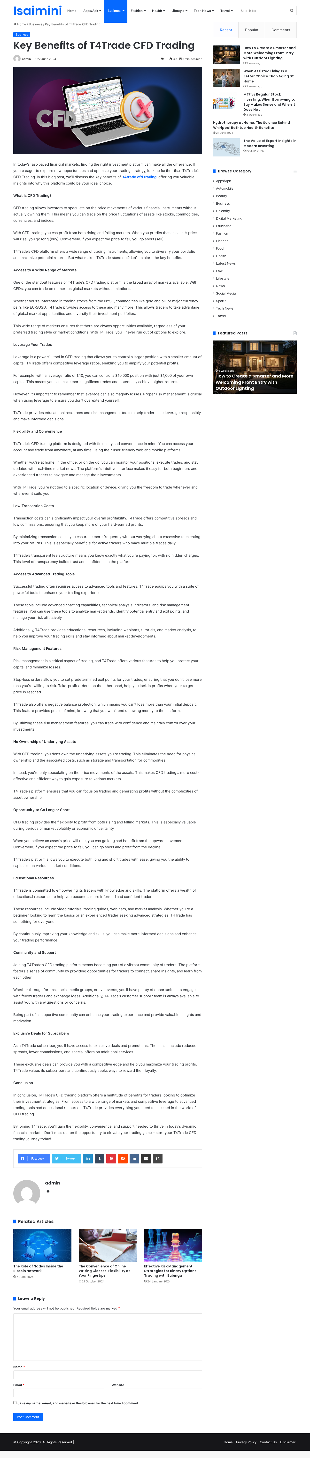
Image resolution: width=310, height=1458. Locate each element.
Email (18, 1385)
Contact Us (268, 1442)
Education (224, 226)
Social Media (226, 293)
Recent (226, 30)
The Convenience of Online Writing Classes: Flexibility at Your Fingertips (104, 1271)
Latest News (226, 263)
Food (220, 248)
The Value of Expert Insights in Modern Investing (269, 143)
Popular (251, 30)
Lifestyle (177, 11)
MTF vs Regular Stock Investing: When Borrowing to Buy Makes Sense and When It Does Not (269, 102)
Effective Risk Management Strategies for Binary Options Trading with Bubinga (170, 1271)
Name (19, 1367)
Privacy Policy (246, 1442)
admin (26, 59)
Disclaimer (287, 1442)
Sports (221, 301)
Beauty (221, 196)
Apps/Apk (90, 11)
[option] (255, 367)
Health (157, 11)
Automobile (224, 188)
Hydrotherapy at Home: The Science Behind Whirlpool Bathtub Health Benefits (251, 125)
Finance (222, 241)
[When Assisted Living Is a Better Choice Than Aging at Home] (226, 78)
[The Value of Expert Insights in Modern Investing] (226, 147)
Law (219, 271)
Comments (280, 30)
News (220, 286)
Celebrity (223, 211)
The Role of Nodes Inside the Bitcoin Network (38, 1268)
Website (118, 1385)
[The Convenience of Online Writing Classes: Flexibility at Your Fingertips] (108, 1245)
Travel (225, 11)
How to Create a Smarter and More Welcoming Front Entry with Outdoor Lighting (269, 52)
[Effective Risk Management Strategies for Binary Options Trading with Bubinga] (173, 1245)
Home (72, 11)
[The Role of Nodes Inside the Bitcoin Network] (42, 1245)
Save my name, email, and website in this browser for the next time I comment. (78, 1403)
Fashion (137, 11)
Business (114, 11)
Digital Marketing (229, 218)
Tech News (202, 11)
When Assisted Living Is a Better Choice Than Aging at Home (268, 76)
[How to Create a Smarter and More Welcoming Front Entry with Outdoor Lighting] (226, 54)
